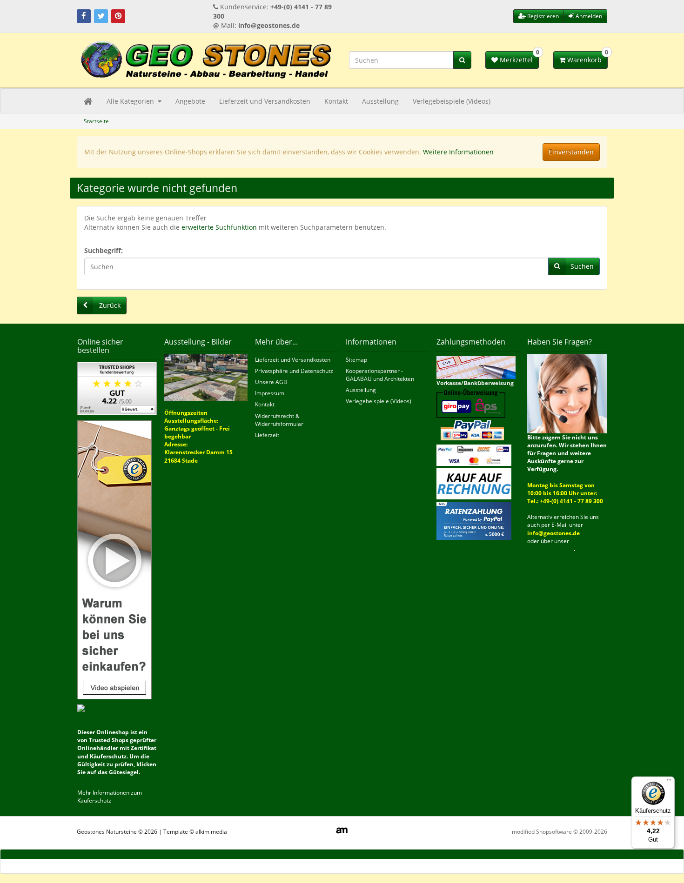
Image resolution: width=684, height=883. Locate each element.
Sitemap (356, 360)
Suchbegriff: (103, 250)
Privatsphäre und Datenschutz (294, 371)
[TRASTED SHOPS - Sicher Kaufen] (114, 559)
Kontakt (336, 101)
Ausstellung (380, 101)
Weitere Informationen (458, 151)
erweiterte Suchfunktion (219, 227)
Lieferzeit (267, 435)
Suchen (582, 266)
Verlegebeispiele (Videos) (451, 101)
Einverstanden (571, 151)
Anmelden (588, 16)
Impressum (269, 393)
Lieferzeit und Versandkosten (264, 101)
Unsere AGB (271, 382)
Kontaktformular (550, 549)
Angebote (190, 101)
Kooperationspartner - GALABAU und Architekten (380, 375)
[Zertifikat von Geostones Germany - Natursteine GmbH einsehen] (117, 388)
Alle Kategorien (131, 101)
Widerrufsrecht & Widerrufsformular (279, 420)
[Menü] (669, 782)
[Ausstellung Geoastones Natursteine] (206, 376)
